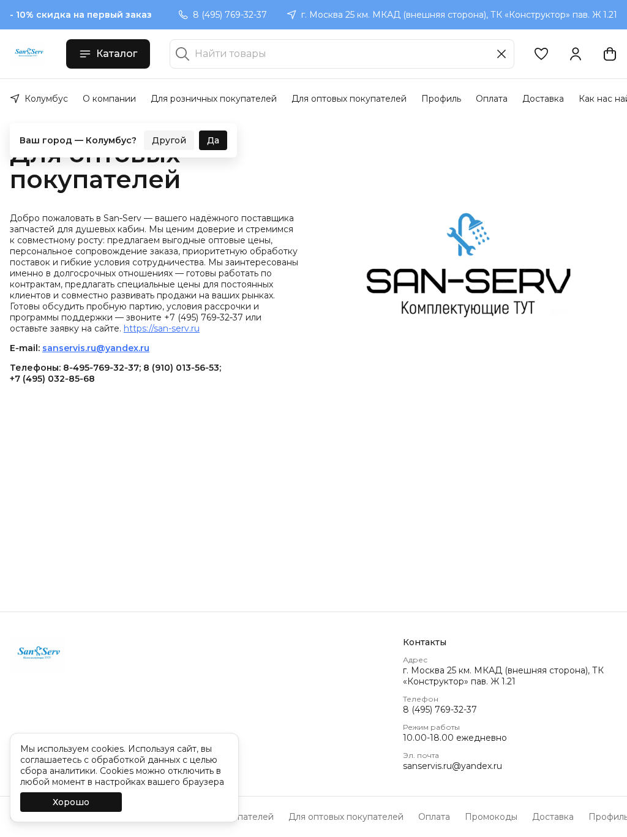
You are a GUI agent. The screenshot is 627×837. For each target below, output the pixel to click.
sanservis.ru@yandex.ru (452, 765)
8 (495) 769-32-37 (440, 709)
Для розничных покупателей (214, 98)
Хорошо (71, 802)
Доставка (543, 98)
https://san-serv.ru (162, 328)
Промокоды (491, 816)
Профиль (441, 98)
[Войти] (575, 54)
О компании (109, 98)
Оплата (492, 98)
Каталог (116, 53)
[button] (541, 54)
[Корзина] (610, 54)
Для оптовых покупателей (349, 98)
